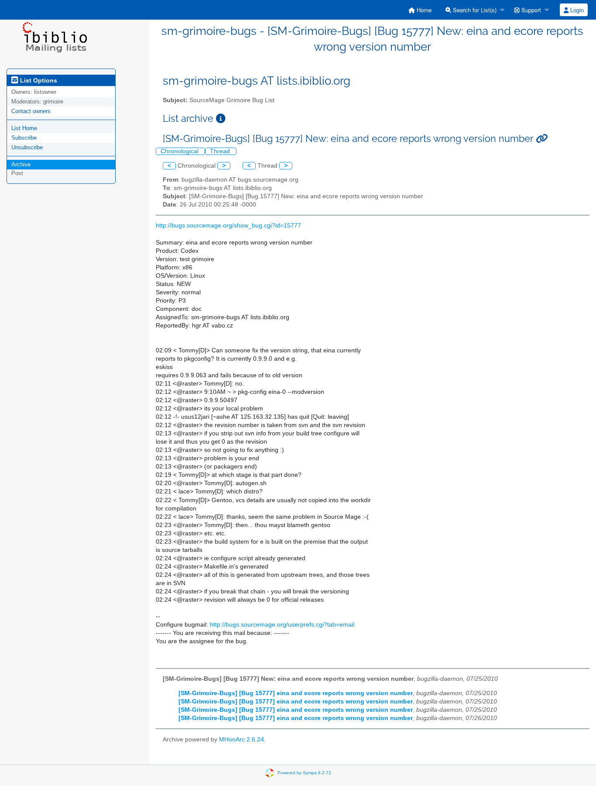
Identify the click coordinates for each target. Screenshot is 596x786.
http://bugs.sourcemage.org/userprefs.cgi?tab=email (282, 624)
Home (423, 10)
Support (530, 10)
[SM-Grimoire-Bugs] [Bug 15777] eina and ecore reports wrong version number (295, 693)
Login (576, 10)
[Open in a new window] (221, 118)
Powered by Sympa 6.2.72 (304, 772)
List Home (24, 128)
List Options (37, 80)
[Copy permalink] (542, 138)
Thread (221, 151)
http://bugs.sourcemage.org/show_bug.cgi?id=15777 (228, 225)
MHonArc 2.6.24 (241, 739)
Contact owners (31, 111)
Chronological (180, 151)
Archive (21, 164)
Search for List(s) (474, 10)
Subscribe (24, 137)
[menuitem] (419, 10)
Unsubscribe (27, 147)
